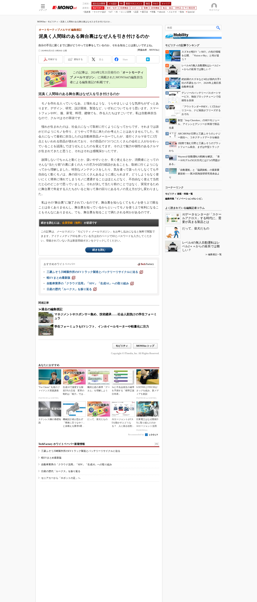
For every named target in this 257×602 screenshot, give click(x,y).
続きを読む (99, 249)
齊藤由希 (142, 50)
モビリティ (53, 21)
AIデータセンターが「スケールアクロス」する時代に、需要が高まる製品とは (201, 218)
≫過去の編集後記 (50, 309)
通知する (78, 59)
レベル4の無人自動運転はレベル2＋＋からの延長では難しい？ (201, 246)
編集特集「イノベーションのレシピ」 (184, 198)
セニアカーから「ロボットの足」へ (60, 478)
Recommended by (136, 434)
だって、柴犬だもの (195, 228)
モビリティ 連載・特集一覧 (179, 193)
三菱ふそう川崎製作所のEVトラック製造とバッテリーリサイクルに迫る (80, 451)
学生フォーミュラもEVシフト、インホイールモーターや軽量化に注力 (101, 326)
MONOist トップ (145, 345)
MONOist (41, 21)
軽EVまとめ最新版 (51, 457)
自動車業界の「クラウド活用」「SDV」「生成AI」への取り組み (76, 464)
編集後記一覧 (215, 254)
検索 (218, 27)
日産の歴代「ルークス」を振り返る (60, 471)
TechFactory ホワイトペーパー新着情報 (61, 444)
